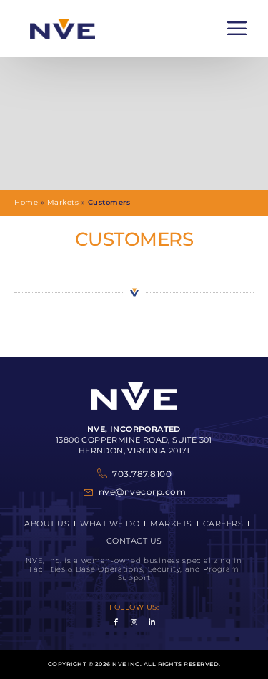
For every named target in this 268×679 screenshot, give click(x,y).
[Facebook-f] (115, 621)
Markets (63, 202)
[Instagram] (134, 621)
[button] (237, 28)
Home (26, 202)
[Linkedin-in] (152, 621)
